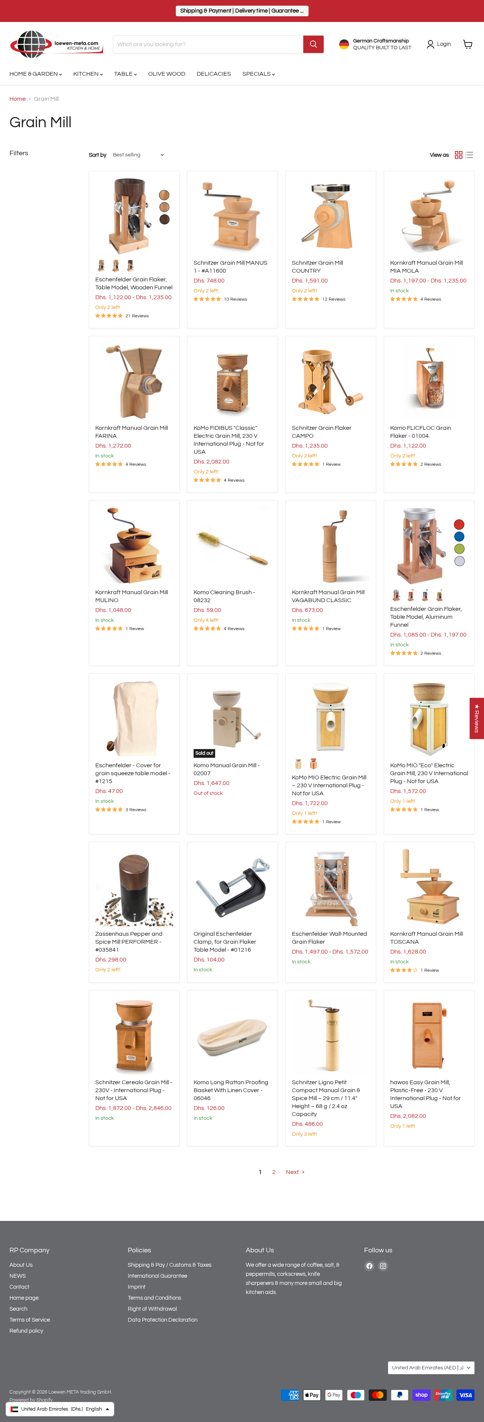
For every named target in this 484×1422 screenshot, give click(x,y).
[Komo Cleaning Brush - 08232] (232, 546)
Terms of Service (29, 1320)
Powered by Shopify (31, 1400)
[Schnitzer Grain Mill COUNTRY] (331, 216)
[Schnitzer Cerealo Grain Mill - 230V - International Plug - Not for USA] (134, 1036)
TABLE (124, 74)
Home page (24, 1298)
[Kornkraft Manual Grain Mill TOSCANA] (429, 887)
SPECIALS (257, 74)
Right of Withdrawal (152, 1309)
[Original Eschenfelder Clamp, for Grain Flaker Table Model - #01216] (232, 887)
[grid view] (458, 155)
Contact (19, 1287)
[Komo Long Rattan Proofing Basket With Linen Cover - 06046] (232, 1036)
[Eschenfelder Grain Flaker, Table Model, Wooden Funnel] (134, 216)
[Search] (313, 44)
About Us (21, 1265)
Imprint (137, 1287)
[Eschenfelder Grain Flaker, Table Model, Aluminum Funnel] (429, 546)
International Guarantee (157, 1276)
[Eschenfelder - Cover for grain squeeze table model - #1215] (134, 719)
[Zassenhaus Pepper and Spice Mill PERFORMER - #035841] (134, 887)
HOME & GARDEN (34, 74)
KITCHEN (86, 74)
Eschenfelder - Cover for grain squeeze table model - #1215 (133, 773)
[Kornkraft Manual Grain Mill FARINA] (134, 381)
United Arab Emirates (427, 1367)
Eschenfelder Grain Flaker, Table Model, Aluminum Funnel (426, 617)
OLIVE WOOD (166, 74)
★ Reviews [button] (477, 718)
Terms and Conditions (154, 1298)
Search (18, 1309)
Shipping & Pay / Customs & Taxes (169, 1265)
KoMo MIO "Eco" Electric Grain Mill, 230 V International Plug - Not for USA (429, 773)
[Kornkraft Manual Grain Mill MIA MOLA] (429, 216)
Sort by (97, 155)
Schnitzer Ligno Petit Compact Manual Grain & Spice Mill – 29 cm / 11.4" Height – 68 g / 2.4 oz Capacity (326, 1098)
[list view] (469, 155)
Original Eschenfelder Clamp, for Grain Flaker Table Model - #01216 (225, 942)
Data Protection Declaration (162, 1320)
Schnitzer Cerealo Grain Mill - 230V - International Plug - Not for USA (133, 1090)
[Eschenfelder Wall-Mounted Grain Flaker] (331, 887)
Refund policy (26, 1331)
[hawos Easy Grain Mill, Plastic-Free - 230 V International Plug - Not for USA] (429, 1036)
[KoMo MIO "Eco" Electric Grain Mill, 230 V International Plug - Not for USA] (429, 719)
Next (293, 1172)
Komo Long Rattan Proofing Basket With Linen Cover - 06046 (231, 1090)
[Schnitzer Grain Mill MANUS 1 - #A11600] (232, 216)
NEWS (17, 1276)
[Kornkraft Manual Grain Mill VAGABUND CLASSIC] (331, 546)
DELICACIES (214, 74)
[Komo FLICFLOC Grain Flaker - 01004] (429, 381)
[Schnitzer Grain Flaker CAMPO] (331, 381)
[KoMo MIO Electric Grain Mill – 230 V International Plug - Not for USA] (331, 716)
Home (17, 99)
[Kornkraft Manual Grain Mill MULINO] (134, 546)
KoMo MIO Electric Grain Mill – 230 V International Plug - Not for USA (329, 785)
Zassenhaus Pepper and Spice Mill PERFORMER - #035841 (129, 942)
